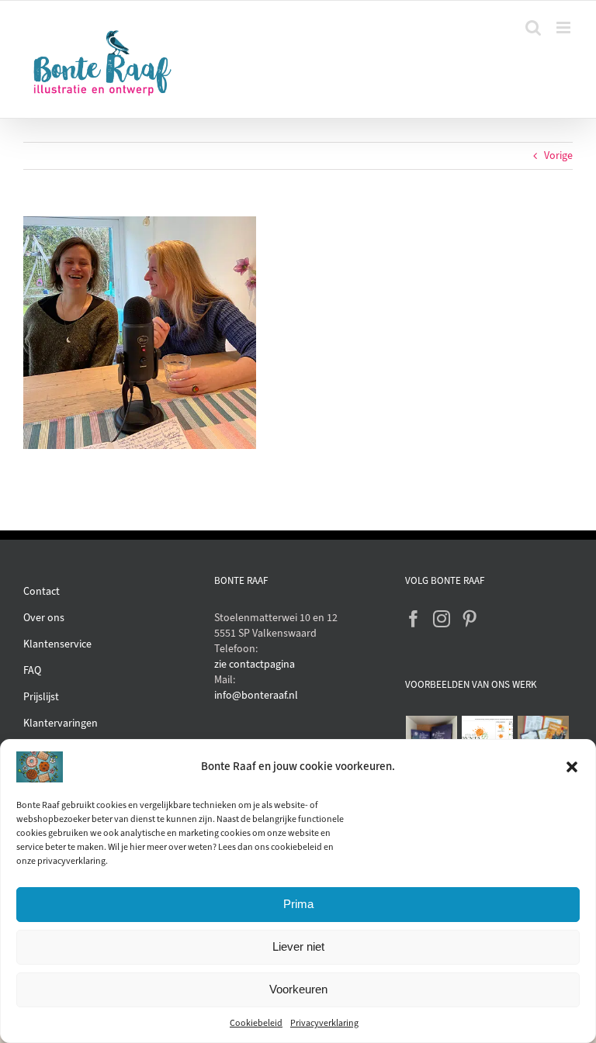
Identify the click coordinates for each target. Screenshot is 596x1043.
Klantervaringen (60, 723)
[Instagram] (441, 618)
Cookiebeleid (256, 1023)
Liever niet (298, 946)
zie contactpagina (254, 664)
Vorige (558, 155)
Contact (41, 591)
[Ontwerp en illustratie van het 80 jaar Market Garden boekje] (543, 735)
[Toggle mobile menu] (564, 27)
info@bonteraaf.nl (256, 695)
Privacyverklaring (324, 1023)
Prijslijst (41, 696)
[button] (572, 767)
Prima (298, 903)
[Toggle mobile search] (533, 27)
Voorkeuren (298, 989)
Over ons (43, 617)
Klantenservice (57, 644)
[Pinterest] (469, 618)
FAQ (32, 670)
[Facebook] (413, 618)
